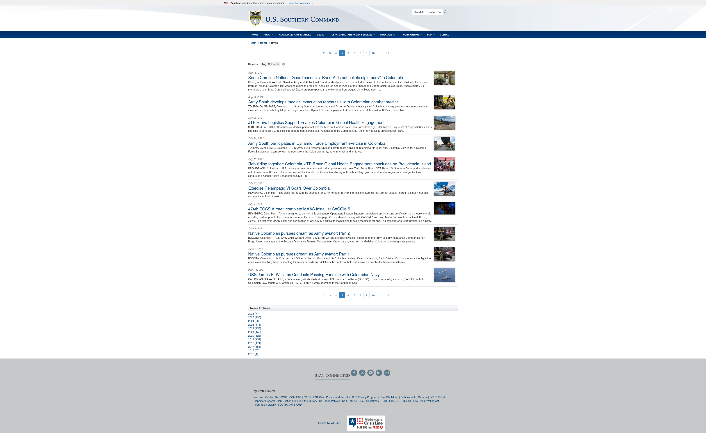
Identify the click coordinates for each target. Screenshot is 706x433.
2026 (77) (254, 313)
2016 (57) (254, 350)
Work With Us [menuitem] (411, 34)
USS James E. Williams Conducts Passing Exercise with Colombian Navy (314, 274)
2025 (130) (254, 317)
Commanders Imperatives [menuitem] (295, 34)
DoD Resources (369, 401)
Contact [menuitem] (445, 34)
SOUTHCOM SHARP (290, 404)
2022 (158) (254, 328)
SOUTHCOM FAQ (290, 397)
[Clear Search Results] (353, 64)
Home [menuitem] (255, 34)
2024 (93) (254, 321)
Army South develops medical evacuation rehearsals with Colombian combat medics (323, 101)
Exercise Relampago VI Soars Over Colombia (289, 188)
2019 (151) (254, 339)
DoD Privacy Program (364, 397)
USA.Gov (318, 397)
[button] (301, 3)
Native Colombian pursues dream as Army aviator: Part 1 (299, 254)
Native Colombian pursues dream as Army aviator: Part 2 (299, 233)
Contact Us (271, 397)
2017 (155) (254, 346)
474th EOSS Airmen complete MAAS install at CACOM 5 (299, 209)
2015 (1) (253, 354)
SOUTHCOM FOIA (407, 401)
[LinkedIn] (379, 373)
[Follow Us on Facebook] (354, 373)
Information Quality (265, 404)
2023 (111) (254, 324)
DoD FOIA (388, 401)
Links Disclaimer (388, 397)
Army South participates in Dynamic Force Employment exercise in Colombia (316, 143)
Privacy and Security (338, 397)
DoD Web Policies (329, 401)
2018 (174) (254, 343)
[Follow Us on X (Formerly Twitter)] (362, 373)
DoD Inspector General (414, 397)
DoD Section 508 (287, 401)
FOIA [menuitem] (429, 34)
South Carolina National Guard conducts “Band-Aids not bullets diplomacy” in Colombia (325, 77)
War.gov (258, 397)
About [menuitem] (268, 34)
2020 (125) (254, 335)
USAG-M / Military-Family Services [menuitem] (351, 34)
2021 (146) (254, 332)
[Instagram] (387, 373)
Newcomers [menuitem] (387, 34)
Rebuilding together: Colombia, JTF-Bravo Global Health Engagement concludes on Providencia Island (339, 163)
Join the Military (308, 401)
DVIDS (307, 397)
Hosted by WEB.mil (329, 423)
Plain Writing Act (429, 401)
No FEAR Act (350, 401)
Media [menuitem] (320, 34)
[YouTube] (370, 373)
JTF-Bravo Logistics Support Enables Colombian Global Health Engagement (316, 122)
